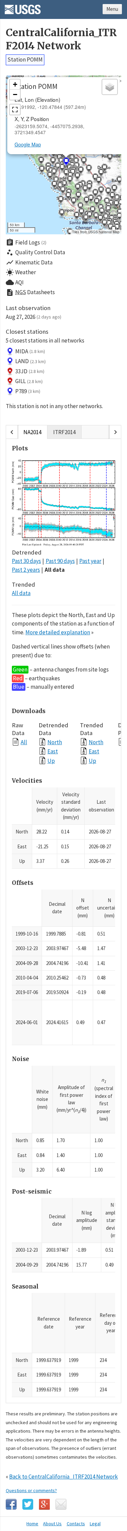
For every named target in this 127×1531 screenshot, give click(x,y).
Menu (112, 9)
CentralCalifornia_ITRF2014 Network (61, 39)
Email (61, 1504)
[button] (73, 202)
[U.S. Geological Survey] (22, 7)
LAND (30, 361)
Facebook (11, 1504)
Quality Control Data (35, 253)
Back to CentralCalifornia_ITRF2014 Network (63, 1476)
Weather (21, 272)
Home (32, 1524)
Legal (95, 1524)
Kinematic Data (29, 262)
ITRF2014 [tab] (64, 432)
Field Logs (26, 242)
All (24, 742)
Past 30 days (26, 561)
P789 (27, 391)
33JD (29, 371)
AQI (15, 282)
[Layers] (109, 86)
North (54, 742)
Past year (90, 561)
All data (55, 569)
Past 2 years (26, 569)
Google (44, 1504)
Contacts (76, 1524)
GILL (29, 381)
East (52, 751)
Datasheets (30, 292)
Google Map (28, 144)
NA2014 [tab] (32, 432)
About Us (52, 1524)
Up (51, 760)
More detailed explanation (57, 632)
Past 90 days (60, 561)
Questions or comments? (31, 1490)
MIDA (30, 351)
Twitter (27, 1504)
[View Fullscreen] (15, 109)
